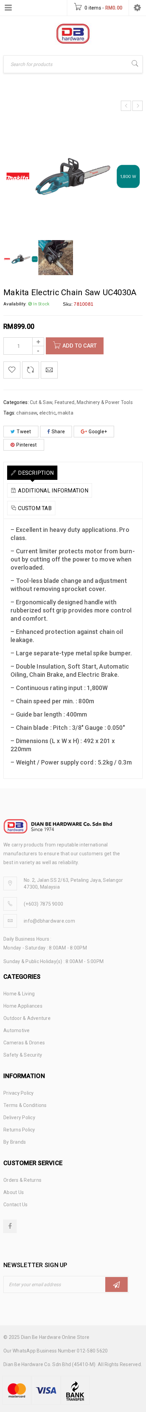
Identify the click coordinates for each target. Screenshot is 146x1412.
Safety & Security (22, 1055)
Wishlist (11, 370)
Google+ (98, 431)
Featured (65, 402)
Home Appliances (22, 1006)
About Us (13, 1192)
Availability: (14, 303)
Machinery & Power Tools (105, 402)
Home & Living (19, 993)
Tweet (24, 431)
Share (58, 431)
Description (36, 473)
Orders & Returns (22, 1180)
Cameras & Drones (24, 1042)
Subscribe (116, 1284)
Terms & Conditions (25, 1105)
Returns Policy (19, 1129)
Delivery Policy (19, 1117)
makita (65, 413)
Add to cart (79, 345)
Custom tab (35, 508)
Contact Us (15, 1204)
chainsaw (26, 413)
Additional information (53, 490)
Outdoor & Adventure (27, 1018)
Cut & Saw (41, 402)
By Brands (14, 1142)
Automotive (16, 1030)
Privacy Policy (18, 1093)
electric (47, 413)
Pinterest (26, 445)
